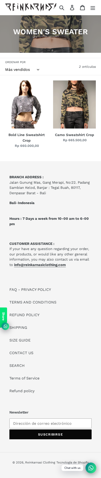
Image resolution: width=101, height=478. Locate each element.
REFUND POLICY (24, 315)
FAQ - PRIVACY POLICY (30, 289)
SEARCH (17, 365)
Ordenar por (15, 62)
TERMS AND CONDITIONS (32, 302)
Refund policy (22, 391)
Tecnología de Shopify (72, 462)
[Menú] (93, 7)
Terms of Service (24, 378)
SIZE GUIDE (20, 340)
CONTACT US (21, 353)
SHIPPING (18, 327)
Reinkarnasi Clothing (40, 462)
